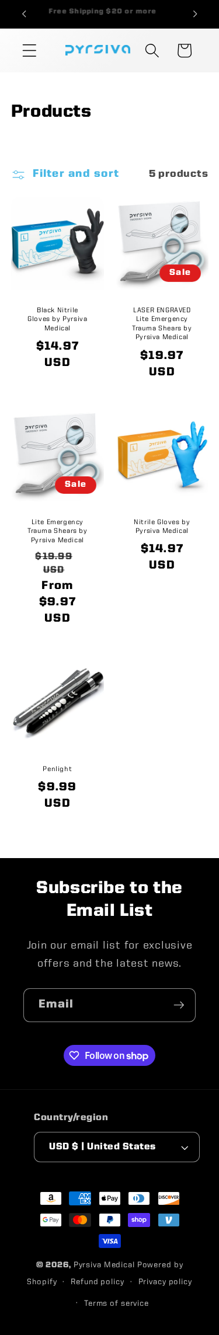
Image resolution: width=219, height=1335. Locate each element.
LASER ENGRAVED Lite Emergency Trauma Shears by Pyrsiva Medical (162, 323)
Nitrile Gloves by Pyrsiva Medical (162, 527)
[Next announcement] (195, 14)
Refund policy (97, 1282)
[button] (29, 50)
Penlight (57, 768)
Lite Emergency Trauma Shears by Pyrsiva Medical (57, 531)
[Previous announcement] (24, 14)
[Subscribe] (179, 1005)
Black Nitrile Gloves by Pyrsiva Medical (57, 319)
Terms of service (116, 1304)
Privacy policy (165, 1282)
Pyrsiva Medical (104, 1265)
